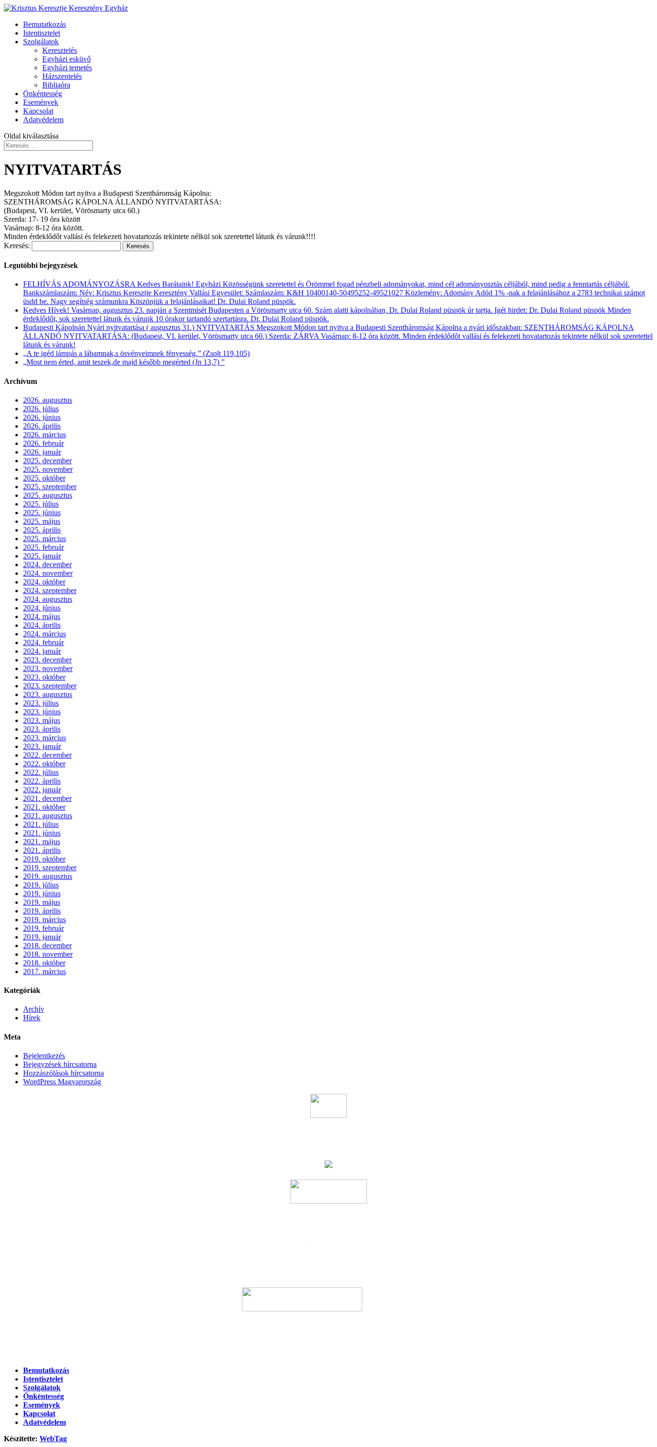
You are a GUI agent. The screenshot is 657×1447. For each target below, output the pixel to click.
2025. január (42, 556)
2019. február (43, 928)
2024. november (48, 573)
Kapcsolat (38, 111)
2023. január (42, 746)
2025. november (48, 469)
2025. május (41, 521)
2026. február (43, 443)
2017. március (44, 971)
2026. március (44, 435)
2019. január (42, 937)
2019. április (42, 911)
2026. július (41, 409)
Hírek (31, 1018)
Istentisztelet (41, 33)
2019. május (41, 902)
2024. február (43, 642)
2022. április (42, 781)
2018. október (44, 963)
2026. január (42, 452)
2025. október (44, 478)
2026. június (42, 417)
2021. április (42, 850)
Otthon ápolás (328, 1352)
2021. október (44, 807)
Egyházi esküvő (66, 59)
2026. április (42, 426)
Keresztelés (59, 50)
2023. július (41, 703)
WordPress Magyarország (62, 1082)
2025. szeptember (49, 486)
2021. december (47, 798)
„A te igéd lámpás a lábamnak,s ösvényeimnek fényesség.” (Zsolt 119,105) (136, 353)
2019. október (44, 859)
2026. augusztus (47, 400)
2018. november (48, 954)
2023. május (41, 720)
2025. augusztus (47, 495)
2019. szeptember (49, 867)
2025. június (42, 512)
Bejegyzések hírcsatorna (60, 1064)
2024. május (41, 616)
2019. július (41, 885)
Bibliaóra (56, 85)
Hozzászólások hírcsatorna (63, 1073)
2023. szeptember (49, 686)
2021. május (41, 842)
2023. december (47, 660)
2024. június (42, 608)
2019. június (42, 893)
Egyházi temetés (67, 67)
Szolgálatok (41, 42)
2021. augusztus (47, 816)
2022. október (44, 764)
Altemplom (389, 1309)
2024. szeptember (49, 590)
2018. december (47, 945)
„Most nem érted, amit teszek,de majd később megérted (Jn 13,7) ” (124, 362)
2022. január (42, 790)
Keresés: (17, 245)
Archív (33, 1009)
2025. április (42, 530)
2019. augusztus (47, 876)
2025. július (41, 504)
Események (40, 102)
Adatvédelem (43, 119)
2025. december (47, 461)
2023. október (44, 677)
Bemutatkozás (44, 24)
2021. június (42, 833)
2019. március (44, 919)
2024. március (44, 634)
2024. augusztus (47, 599)
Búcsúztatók (328, 1139)
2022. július (41, 772)
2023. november (48, 668)
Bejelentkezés (44, 1056)
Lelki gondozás (328, 1334)
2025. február (43, 547)
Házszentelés (62, 76)
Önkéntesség (42, 93)
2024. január (42, 651)
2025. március (44, 538)
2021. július (41, 824)
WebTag (53, 1438)
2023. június (42, 712)
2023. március (44, 738)
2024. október (44, 582)
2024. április (42, 625)
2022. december (47, 755)
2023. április (42, 729)
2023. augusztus (47, 694)
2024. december (47, 564)
